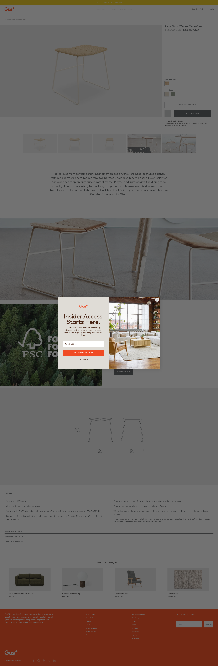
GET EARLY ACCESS (83, 353)
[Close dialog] (157, 300)
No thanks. (83, 360)
